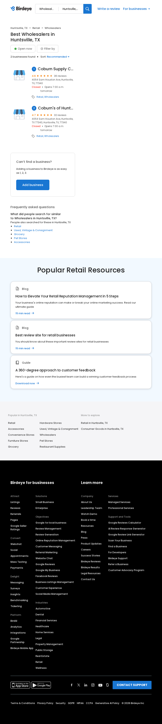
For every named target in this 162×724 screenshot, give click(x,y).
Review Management (48, 528)
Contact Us (88, 579)
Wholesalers (51, 97)
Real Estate (42, 656)
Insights (15, 594)
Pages (14, 520)
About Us (86, 502)
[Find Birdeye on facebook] (71, 685)
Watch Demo (89, 514)
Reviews (15, 508)
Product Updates (91, 543)
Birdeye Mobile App (21, 648)
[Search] (87, 9)
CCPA (89, 703)
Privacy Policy (45, 703)
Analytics (16, 626)
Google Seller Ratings (18, 527)
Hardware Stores (51, 423)
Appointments (19, 556)
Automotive (43, 608)
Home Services (45, 632)
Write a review (108, 9)
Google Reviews (45, 564)
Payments (16, 567)
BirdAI (13, 620)
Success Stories (90, 555)
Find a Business (117, 546)
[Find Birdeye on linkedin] (85, 685)
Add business (32, 185)
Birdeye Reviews (91, 561)
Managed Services (119, 502)
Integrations (18, 632)
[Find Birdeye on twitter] (78, 685)
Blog (83, 531)
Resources (87, 526)
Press (84, 537)
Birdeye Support (118, 558)
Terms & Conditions (22, 703)
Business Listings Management (55, 582)
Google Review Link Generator (126, 534)
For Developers (117, 552)
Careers (86, 549)
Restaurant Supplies (52, 447)
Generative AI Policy (107, 703)
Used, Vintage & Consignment (33, 230)
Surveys (15, 588)
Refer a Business (118, 564)
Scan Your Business (120, 540)
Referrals (15, 514)
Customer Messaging (49, 546)
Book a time (88, 520)
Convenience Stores (21, 435)
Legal (39, 638)
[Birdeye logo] (21, 9)
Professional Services (121, 508)
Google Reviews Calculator (124, 522)
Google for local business (51, 522)
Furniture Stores (18, 441)
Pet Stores (20, 238)
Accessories (22, 242)
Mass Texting (18, 562)
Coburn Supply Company (56, 68)
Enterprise (42, 508)
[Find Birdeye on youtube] (100, 685)
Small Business (45, 502)
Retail (36, 28)
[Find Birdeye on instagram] (92, 685)
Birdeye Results (90, 567)
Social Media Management (52, 594)
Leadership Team (91, 508)
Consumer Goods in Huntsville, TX (102, 429)
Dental (40, 614)
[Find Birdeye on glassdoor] (107, 685)
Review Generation (47, 534)
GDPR (71, 703)
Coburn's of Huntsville (56, 108)
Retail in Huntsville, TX (94, 423)
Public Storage (44, 650)
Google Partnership (17, 640)
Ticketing (16, 606)
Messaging (17, 582)
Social (14, 550)
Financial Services (46, 620)
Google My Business (48, 570)
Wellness (41, 668)
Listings (15, 502)
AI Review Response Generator (126, 528)
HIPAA (80, 703)
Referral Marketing (46, 552)
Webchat (16, 544)
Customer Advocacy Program (126, 570)
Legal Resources (91, 573)
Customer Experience (49, 588)
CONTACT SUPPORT (132, 685)
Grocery (19, 234)
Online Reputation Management (55, 540)
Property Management (49, 644)
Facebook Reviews (47, 576)
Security (61, 703)
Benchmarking (19, 600)
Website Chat (44, 558)
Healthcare (42, 626)
